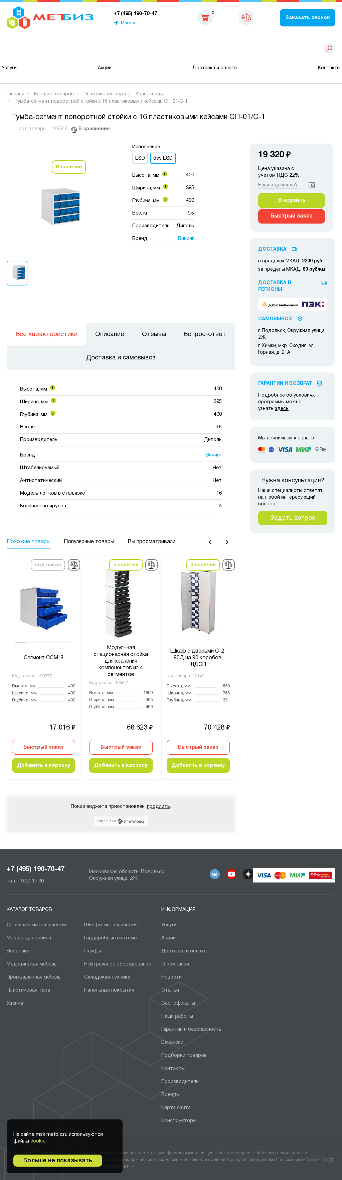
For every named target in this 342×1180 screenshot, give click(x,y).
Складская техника (107, 977)
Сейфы (92, 951)
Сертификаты (178, 1003)
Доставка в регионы (274, 286)
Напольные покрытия (109, 990)
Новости (171, 977)
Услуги (9, 68)
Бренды (170, 1094)
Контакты (329, 68)
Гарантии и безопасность (191, 1029)
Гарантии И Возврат (285, 384)
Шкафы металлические (111, 925)
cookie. (38, 1141)
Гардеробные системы (110, 938)
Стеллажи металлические (37, 925)
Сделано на (107, 821)
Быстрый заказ (43, 747)
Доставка (272, 249)
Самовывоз (275, 319)
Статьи (170, 990)
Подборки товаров (184, 1055)
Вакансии (172, 1042)
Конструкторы (178, 1120)
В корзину (291, 200)
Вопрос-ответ (205, 334)
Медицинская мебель (32, 964)
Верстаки (18, 951)
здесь (282, 409)
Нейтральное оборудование (117, 964)
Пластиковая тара (28, 990)
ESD (140, 158)
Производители (180, 1081)
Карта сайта (176, 1107)
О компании (175, 964)
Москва (129, 23)
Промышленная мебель (34, 977)
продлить (158, 806)
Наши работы (177, 1016)
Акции (105, 68)
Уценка (15, 1003)
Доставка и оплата (214, 68)
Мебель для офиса (29, 938)
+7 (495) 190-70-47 (35, 869)
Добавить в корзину (43, 765)
